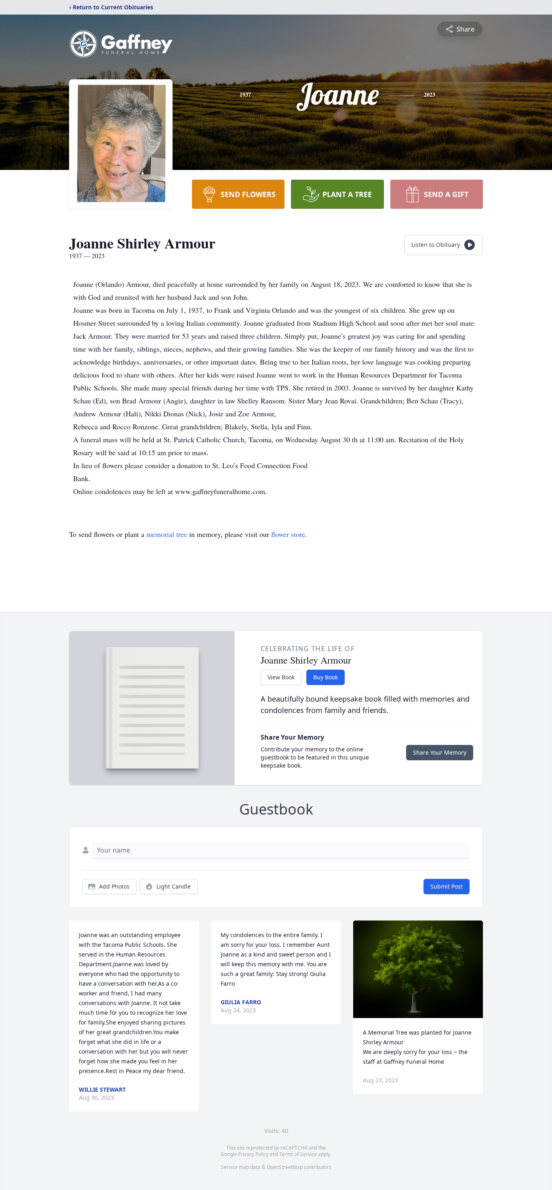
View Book (281, 677)
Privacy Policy (253, 1154)
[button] (418, 969)
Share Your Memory (439, 752)
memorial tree (166, 534)
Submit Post (446, 886)
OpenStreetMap (285, 1167)
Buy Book (325, 677)
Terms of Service (298, 1154)
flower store (288, 534)
